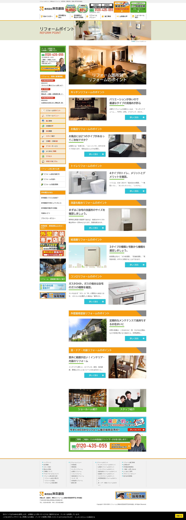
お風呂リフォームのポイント (106, 467)
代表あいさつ (45, 213)
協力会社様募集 (127, 476)
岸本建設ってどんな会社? (49, 198)
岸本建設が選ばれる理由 (78, 16)
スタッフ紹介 (47, 467)
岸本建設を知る (62, 16)
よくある (51, 151)
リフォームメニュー (93, 16)
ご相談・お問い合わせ (129, 469)
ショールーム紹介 (139, 16)
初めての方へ (48, 16)
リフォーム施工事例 (129, 462)
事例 (49, 121)
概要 (49, 131)
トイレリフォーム (76, 474)
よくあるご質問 (127, 471)
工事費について (47, 471)
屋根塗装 (73, 467)
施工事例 (108, 16)
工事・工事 (52, 141)
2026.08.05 (53, 91)
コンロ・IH (74, 478)
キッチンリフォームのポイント (107, 464)
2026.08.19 (53, 83)
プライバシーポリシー (48, 218)
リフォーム (52, 115)
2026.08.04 (53, 100)
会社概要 (46, 464)
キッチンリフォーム (77, 469)
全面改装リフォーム (77, 480)
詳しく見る (134, 117)
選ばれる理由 (47, 469)
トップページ (47, 462)
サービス (52, 146)
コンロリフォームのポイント (106, 476)
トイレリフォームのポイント (106, 469)
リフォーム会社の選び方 (52, 174)
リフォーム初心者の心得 (50, 476)
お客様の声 (123, 16)
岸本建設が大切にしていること (51, 203)
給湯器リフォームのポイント (106, 474)
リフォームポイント (102, 462)
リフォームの (53, 110)
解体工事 (73, 483)
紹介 (50, 136)
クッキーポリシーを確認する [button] (85, 517)
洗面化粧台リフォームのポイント (107, 471)
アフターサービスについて (51, 474)
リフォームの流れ (49, 179)
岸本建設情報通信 (128, 467)
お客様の (49, 126)
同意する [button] (179, 516)
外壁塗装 (73, 464)
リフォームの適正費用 (51, 184)
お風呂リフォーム (76, 471)
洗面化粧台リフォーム (77, 476)
